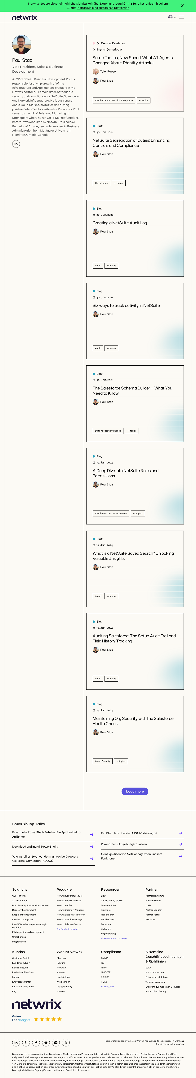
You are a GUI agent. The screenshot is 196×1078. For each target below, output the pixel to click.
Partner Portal (152, 914)
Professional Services (22, 972)
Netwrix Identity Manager (69, 919)
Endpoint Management (24, 914)
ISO (103, 963)
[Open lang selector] (172, 17)
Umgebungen (19, 937)
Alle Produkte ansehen (68, 929)
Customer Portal (20, 958)
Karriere (61, 972)
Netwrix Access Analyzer (69, 900)
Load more (135, 791)
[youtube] (46, 1042)
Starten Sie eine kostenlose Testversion (103, 8)
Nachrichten (107, 914)
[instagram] (56, 1042)
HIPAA (104, 967)
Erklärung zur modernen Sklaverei (162, 986)
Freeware (105, 910)
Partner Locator (153, 910)
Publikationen (108, 919)
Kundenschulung (21, 963)
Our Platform (19, 895)
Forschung (106, 924)
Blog (103, 895)
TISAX (104, 981)
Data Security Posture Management (30, 905)
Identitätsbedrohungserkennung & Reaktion (29, 926)
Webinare (106, 929)
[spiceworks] (66, 1042)
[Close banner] (182, 5)
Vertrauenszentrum (155, 982)
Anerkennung (63, 981)
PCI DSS (105, 977)
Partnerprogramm (154, 895)
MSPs (148, 905)
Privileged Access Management (28, 932)
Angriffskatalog (108, 933)
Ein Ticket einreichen (23, 986)
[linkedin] (16, 1042)
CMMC (104, 958)
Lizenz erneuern (20, 967)
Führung (61, 963)
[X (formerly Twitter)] (26, 1042)
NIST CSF (105, 972)
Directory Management (24, 910)
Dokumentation (109, 905)
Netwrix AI (62, 967)
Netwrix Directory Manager (70, 910)
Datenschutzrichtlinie (156, 977)
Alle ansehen (107, 986)
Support (16, 977)
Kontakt (61, 991)
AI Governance (19, 900)
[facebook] (36, 1042)
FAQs (14, 991)
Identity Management (23, 919)
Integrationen (19, 941)
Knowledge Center (21, 981)
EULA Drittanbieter (154, 972)
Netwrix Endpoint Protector (71, 914)
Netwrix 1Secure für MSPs (69, 895)
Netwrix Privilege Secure (69, 924)
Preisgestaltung (64, 986)
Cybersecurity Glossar (112, 900)
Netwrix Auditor (65, 905)
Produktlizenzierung (155, 991)
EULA (148, 967)
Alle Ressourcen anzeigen (114, 938)
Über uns (61, 958)
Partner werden (153, 900)
